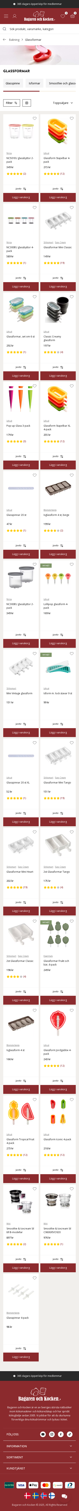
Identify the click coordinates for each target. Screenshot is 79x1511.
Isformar (34, 83)
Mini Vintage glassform (19, 693)
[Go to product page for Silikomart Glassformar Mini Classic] (58, 220)
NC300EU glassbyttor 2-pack (20, 605)
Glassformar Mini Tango (57, 782)
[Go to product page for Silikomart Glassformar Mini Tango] (58, 756)
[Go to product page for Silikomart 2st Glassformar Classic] (21, 934)
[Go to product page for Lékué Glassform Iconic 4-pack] (58, 1112)
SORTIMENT (14, 1457)
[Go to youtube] (43, 1434)
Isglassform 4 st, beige (56, 515)
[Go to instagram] (52, 1434)
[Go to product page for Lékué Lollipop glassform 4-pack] (58, 577)
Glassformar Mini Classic (58, 247)
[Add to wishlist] (35, 118)
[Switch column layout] (26, 103)
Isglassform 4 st (15, 1050)
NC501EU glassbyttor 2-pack (20, 159)
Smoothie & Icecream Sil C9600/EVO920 (57, 1230)
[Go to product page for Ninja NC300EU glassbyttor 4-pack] (21, 220)
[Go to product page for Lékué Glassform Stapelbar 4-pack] (58, 131)
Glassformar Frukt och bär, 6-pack (56, 962)
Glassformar (33, 40)
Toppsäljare (60, 103)
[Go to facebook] (61, 1434)
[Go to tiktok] (70, 1434)
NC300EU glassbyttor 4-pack (20, 249)
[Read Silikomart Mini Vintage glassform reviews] (10, 709)
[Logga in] (15, 16)
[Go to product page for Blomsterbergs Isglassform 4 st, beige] (58, 488)
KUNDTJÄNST (15, 1468)
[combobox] (39, 29)
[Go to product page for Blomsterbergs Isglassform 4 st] (21, 1023)
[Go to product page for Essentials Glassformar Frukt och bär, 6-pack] (58, 934)
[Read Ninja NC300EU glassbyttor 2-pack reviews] (10, 619)
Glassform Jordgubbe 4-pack (57, 1052)
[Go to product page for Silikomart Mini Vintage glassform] (21, 666)
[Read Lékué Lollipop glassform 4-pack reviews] (48, 619)
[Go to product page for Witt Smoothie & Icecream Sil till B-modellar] (21, 1202)
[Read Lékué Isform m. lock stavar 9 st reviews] (48, 709)
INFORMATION (16, 1446)
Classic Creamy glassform (52, 338)
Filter (9, 103)
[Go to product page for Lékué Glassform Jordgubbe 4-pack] (58, 1023)
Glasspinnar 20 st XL (18, 782)
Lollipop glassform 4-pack (56, 605)
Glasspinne (13, 83)
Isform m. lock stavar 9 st (58, 693)
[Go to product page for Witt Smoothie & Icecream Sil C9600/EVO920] (58, 1202)
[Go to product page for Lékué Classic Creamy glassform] (58, 310)
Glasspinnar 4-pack (17, 1317)
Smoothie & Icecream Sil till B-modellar (20, 1230)
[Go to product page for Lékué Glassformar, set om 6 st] (21, 310)
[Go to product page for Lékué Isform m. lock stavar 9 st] (58, 666)
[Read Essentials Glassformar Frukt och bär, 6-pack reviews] (48, 976)
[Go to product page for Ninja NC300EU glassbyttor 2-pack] (21, 577)
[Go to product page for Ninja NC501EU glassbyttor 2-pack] (21, 131)
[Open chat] (64, 1496)
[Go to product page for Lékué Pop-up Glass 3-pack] (21, 399)
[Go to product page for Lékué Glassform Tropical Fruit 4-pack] (21, 1112)
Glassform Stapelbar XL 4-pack (57, 427)
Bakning (14, 40)
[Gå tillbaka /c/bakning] (4, 39)
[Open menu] (6, 16)
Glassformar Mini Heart (19, 871)
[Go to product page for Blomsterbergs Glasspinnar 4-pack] (21, 1291)
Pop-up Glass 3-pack (18, 425)
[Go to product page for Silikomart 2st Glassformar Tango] (58, 845)
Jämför (18, 188)
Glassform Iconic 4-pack (57, 1139)
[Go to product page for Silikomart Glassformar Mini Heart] (21, 845)
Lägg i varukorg (21, 197)
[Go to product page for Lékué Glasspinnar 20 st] (21, 488)
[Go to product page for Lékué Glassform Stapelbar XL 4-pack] (58, 399)
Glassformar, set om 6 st (20, 336)
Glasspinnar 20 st (16, 515)
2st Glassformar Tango (57, 871)
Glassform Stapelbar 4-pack (57, 159)
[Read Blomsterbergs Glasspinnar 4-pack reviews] (10, 1333)
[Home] (39, 16)
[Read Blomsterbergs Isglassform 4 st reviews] (10, 1065)
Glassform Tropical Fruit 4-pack (20, 1141)
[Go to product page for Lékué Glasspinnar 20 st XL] (21, 756)
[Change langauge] (27, 1495)
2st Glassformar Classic (19, 961)
